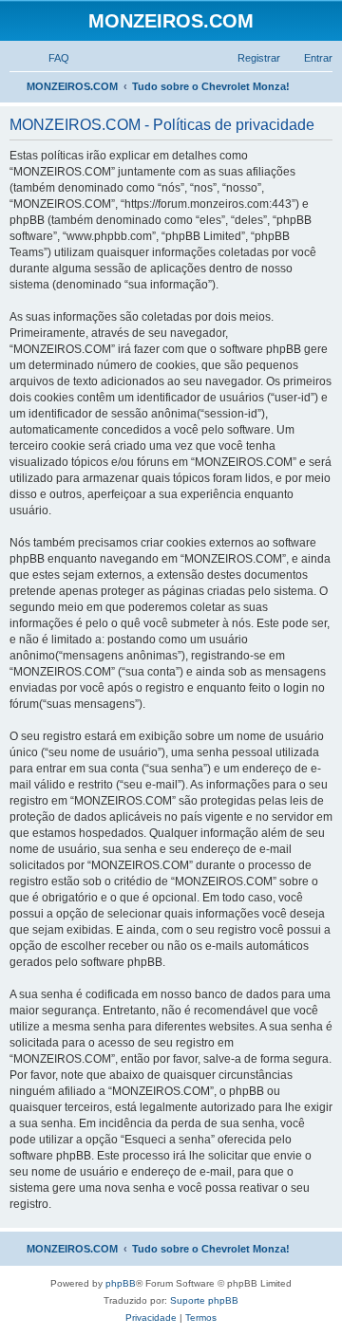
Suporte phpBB (204, 1300)
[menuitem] (50, 57)
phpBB (120, 1283)
